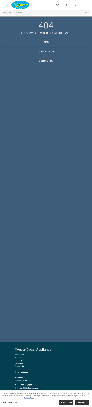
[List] (57, 4)
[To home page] (20, 4)
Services (18, 358)
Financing (19, 363)
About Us (18, 360)
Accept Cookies (66, 402)
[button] (6, 4)
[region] (46, 398)
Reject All (81, 402)
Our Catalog (46, 51)
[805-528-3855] (75, 4)
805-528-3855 (26, 385)
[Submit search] (86, 13)
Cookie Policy (29, 398)
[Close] (88, 393)
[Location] (66, 4)
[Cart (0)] (84, 4)
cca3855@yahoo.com (29, 388)
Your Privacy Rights (10, 402)
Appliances (19, 355)
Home (46, 42)
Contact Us (46, 61)
